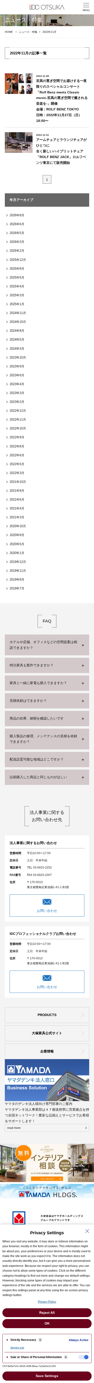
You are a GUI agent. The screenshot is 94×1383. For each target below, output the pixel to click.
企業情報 (47, 1051)
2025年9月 (17, 268)
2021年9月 (17, 490)
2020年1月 (17, 553)
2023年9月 (17, 366)
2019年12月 (18, 562)
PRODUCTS (47, 1015)
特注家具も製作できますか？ (32, 665)
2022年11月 (18, 419)
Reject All (47, 1312)
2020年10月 (18, 526)
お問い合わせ (47, 911)
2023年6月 (17, 375)
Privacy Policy (47, 1301)
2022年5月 (17, 464)
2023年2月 (17, 402)
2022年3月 (17, 473)
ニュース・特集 (28, 31)
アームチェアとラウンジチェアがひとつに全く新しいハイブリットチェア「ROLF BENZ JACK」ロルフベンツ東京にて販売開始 (61, 151)
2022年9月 (17, 437)
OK (47, 1323)
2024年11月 (18, 313)
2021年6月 (17, 499)
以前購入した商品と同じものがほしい (38, 777)
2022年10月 (18, 428)
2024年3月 (17, 348)
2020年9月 (17, 535)
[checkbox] (83, 1357)
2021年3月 (17, 517)
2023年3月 (17, 393)
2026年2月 (17, 250)
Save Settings (47, 1376)
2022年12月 (18, 410)
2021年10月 (18, 482)
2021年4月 (17, 508)
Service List (17, 1347)
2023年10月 (18, 357)
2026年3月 (17, 242)
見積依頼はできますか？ (28, 701)
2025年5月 (17, 277)
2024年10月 (18, 322)
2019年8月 (17, 579)
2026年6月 (17, 224)
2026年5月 (17, 233)
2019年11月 (18, 570)
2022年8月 (17, 446)
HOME (9, 31)
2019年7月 (17, 588)
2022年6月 (17, 455)
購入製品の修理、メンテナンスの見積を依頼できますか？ (43, 739)
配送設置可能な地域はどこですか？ (37, 759)
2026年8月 (17, 215)
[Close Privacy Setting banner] (87, 1231)
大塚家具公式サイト (47, 1033)
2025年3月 (17, 295)
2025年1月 (17, 304)
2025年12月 (18, 260)
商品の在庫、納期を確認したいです (37, 718)
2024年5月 (17, 339)
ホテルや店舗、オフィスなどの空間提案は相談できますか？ (43, 645)
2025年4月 (17, 286)
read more (14, 1128)
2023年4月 (17, 384)
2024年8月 (17, 330)
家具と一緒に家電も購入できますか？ (38, 683)
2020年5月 (17, 544)
